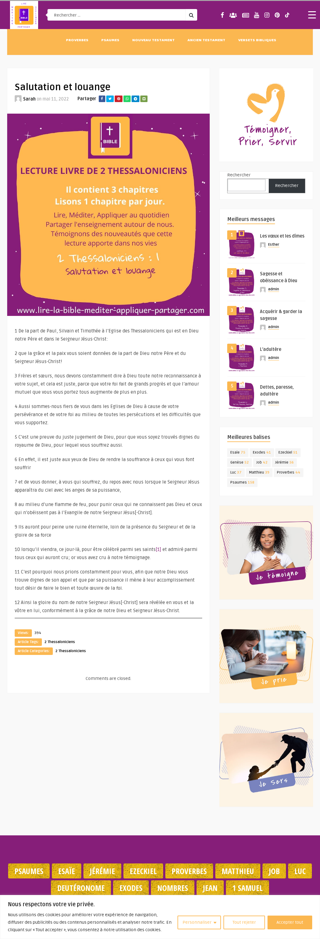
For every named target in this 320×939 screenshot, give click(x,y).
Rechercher (239, 175)
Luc (236, 472)
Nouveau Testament (153, 40)
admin (273, 289)
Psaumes (110, 40)
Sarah (29, 99)
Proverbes (77, 40)
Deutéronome (81, 887)
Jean (210, 887)
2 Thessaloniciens (59, 642)
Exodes (262, 452)
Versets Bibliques (257, 40)
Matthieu (259, 472)
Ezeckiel (288, 452)
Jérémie (284, 462)
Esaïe (237, 452)
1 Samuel (247, 887)
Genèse (239, 462)
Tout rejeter (244, 922)
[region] (160, 917)
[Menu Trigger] (312, 14)
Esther (273, 244)
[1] (158, 549)
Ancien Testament (206, 40)
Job (262, 462)
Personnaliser (197, 922)
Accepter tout (290, 922)
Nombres (172, 887)
